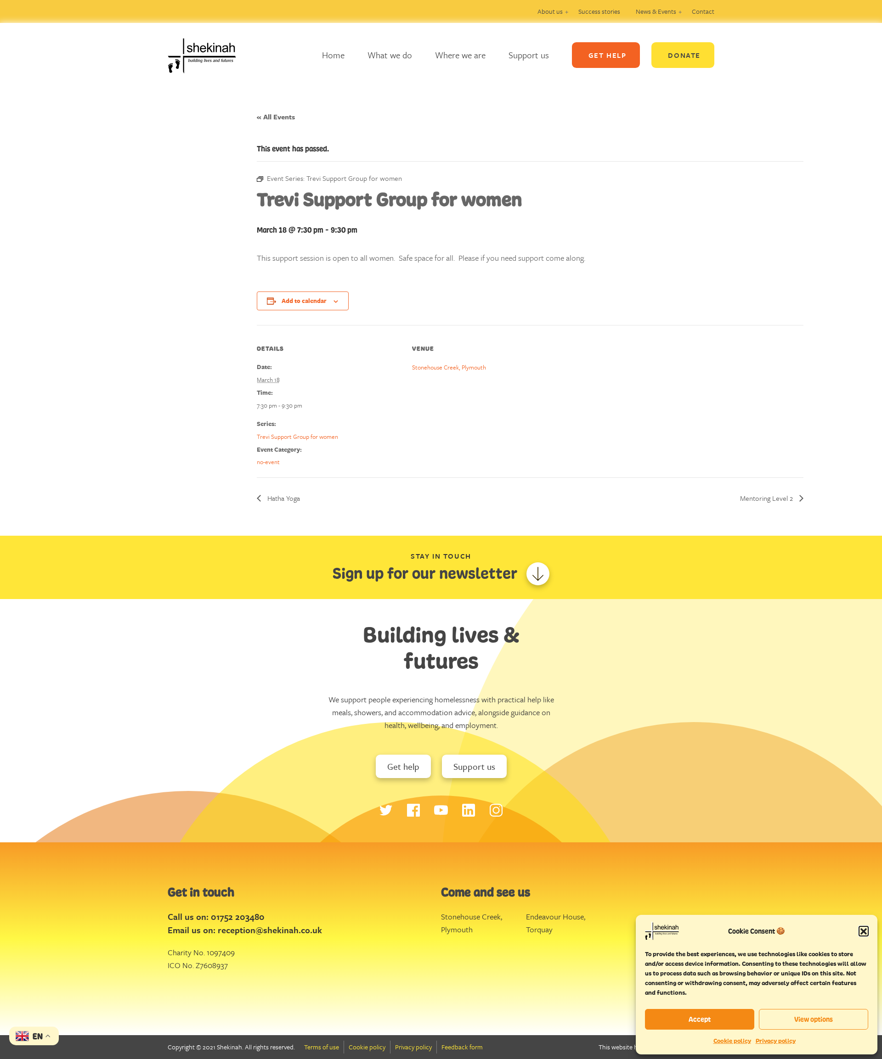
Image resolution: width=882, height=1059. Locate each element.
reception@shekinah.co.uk (270, 930)
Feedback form (462, 1047)
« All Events (276, 117)
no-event (268, 461)
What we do (390, 55)
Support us (529, 55)
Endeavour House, (555, 916)
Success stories (599, 11)
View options (813, 1019)
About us (550, 11)
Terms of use (321, 1047)
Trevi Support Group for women (297, 436)
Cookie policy (732, 1041)
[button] (863, 931)
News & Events (656, 11)
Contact (703, 11)
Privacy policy (776, 1041)
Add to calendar (304, 300)
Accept (700, 1019)
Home (333, 55)
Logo (209, 55)
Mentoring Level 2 (767, 498)
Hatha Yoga (283, 498)
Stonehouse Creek (471, 916)
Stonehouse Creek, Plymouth (449, 367)
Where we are (460, 55)
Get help (403, 766)
